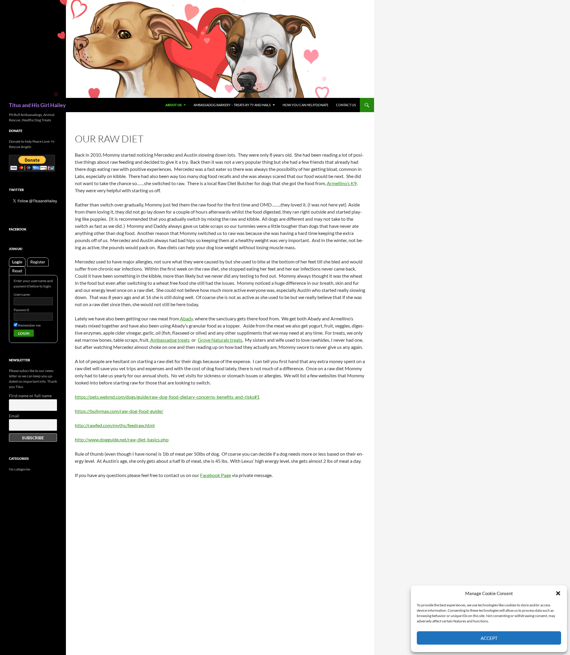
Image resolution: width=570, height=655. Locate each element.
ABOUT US (173, 105)
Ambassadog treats (170, 340)
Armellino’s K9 (342, 183)
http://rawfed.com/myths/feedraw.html (115, 425)
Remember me (29, 325)
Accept (489, 638)
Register (37, 261)
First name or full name (30, 395)
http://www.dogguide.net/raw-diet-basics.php (122, 439)
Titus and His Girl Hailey (37, 105)
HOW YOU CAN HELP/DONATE (305, 105)
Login (17, 261)
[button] (558, 593)
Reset (17, 270)
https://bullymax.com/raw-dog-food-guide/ (119, 411)
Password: (22, 310)
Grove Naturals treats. (220, 340)
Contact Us (346, 105)
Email (14, 415)
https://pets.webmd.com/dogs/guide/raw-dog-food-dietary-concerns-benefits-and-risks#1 (167, 397)
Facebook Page (215, 475)
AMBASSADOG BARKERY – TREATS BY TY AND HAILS (232, 105)
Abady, (187, 318)
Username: (22, 294)
